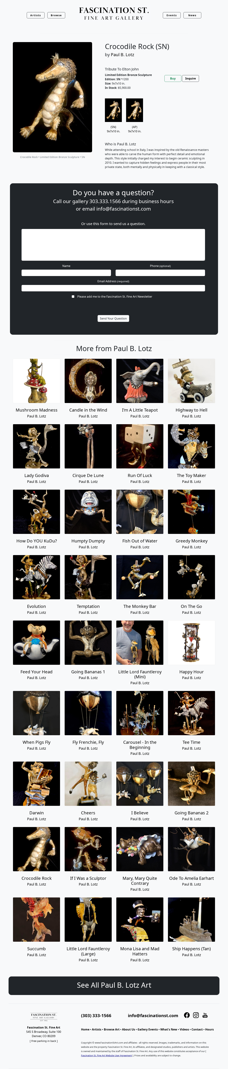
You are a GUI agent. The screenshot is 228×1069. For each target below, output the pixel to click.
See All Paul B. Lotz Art (114, 985)
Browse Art (112, 1029)
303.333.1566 (105, 201)
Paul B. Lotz (122, 54)
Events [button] (172, 15)
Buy (173, 78)
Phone (160, 266)
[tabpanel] (158, 136)
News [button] (192, 15)
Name (66, 266)
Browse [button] (56, 15)
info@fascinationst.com (123, 208)
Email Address (113, 281)
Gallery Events (148, 1029)
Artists (96, 1029)
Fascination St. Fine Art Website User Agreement (106, 1055)
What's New (168, 1029)
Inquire (190, 78)
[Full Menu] (114, 13)
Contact (197, 1029)
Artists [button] (35, 15)
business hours (156, 201)
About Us (128, 1029)
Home (85, 1029)
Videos (184, 1029)
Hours (209, 1029)
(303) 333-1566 (96, 1015)
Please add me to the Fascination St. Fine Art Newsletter (114, 296)
